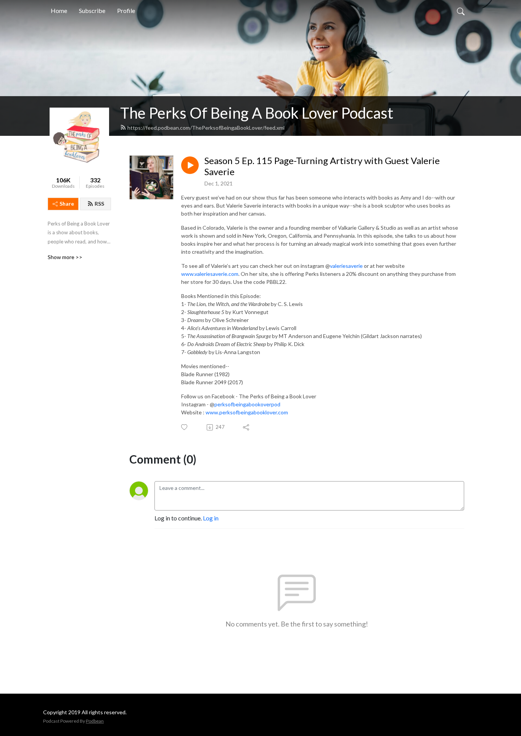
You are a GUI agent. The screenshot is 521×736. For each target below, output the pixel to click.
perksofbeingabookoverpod (247, 404)
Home (59, 10)
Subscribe (92, 10)
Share (66, 203)
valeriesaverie (346, 266)
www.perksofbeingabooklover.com (247, 412)
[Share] (246, 427)
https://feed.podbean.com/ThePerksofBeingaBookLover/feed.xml (206, 127)
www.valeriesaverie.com (209, 274)
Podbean (95, 721)
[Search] (461, 10)
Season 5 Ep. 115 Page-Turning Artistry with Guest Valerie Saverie (322, 166)
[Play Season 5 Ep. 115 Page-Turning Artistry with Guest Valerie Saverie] (190, 165)
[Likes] (184, 427)
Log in (211, 518)
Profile (126, 10)
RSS (99, 203)
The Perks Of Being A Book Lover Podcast (256, 113)
